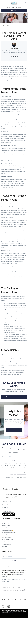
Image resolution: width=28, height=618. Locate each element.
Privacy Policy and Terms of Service (18, 474)
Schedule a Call (5, 541)
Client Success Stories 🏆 (7, 530)
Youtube (4, 548)
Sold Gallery (4, 546)
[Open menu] (26, 15)
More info (11, 612)
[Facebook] (2, 507)
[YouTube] (5, 507)
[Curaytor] (8, 515)
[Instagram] (7, 507)
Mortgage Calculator (6, 544)
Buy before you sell (6, 520)
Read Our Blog (5, 534)
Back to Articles (7, 26)
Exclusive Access (5, 523)
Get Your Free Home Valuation (8, 532)
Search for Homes (6, 525)
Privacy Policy (14, 594)
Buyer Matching (5, 527)
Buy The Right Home (6, 537)
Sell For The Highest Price (7, 539)
